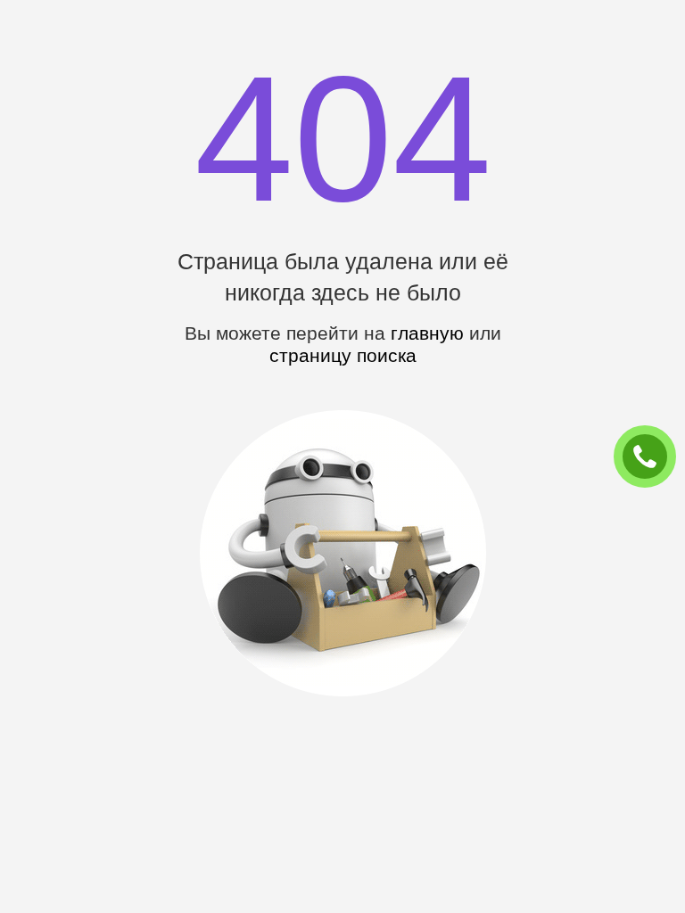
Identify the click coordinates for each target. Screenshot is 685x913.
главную (427, 333)
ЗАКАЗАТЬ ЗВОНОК (652, 457)
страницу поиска (343, 355)
